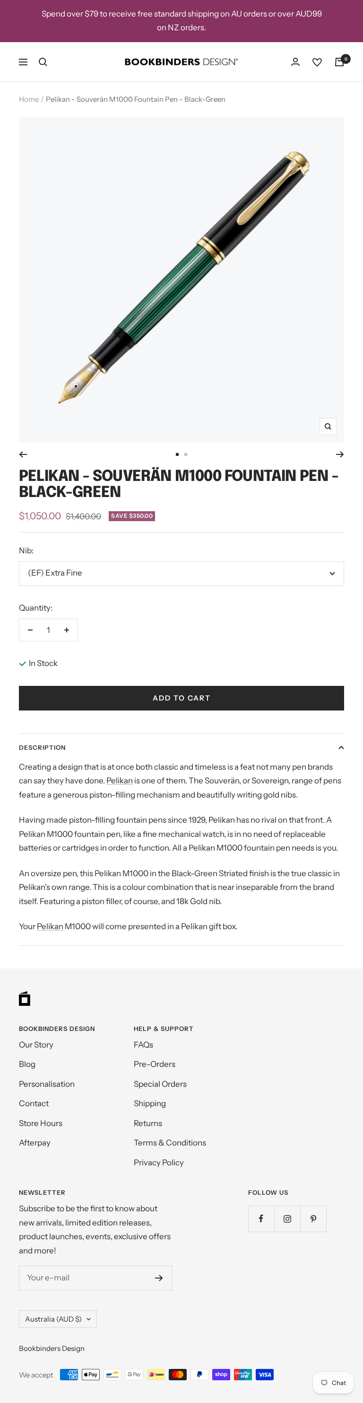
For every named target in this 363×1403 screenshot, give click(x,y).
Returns (148, 1123)
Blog (27, 1064)
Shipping (150, 1103)
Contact (34, 1103)
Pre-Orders (154, 1064)
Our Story (36, 1044)
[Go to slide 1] (177, 454)
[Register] (159, 1278)
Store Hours (40, 1123)
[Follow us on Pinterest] (313, 1219)
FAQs (143, 1044)
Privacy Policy (159, 1162)
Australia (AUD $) (53, 1318)
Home (29, 99)
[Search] (43, 62)
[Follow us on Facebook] (261, 1219)
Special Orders (160, 1084)
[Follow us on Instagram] (287, 1219)
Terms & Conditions (170, 1142)
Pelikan (119, 780)
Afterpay (35, 1142)
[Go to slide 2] (185, 454)
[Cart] (339, 62)
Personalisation (47, 1084)
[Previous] (23, 454)
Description (42, 747)
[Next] (340, 454)
